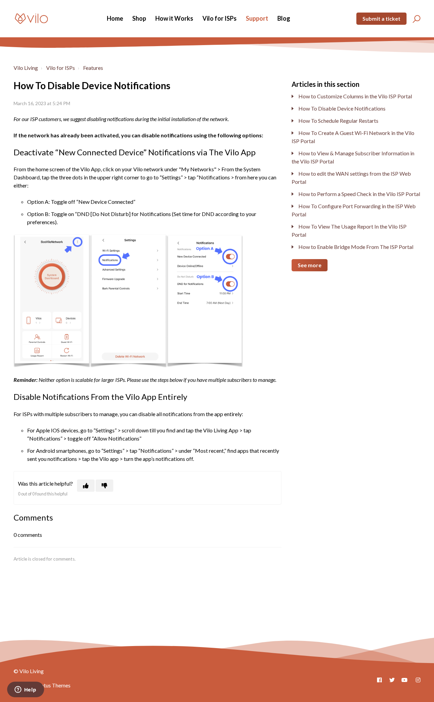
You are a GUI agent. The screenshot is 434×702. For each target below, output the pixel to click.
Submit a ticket (381, 18)
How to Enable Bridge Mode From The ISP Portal (355, 246)
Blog (283, 18)
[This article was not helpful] (104, 486)
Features (93, 67)
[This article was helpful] (86, 486)
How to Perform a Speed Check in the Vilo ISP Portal (359, 194)
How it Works (174, 18)
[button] (415, 19)
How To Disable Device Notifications (342, 108)
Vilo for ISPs (219, 18)
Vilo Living (26, 67)
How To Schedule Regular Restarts (338, 120)
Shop (139, 18)
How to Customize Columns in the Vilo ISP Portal (355, 96)
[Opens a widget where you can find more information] (25, 690)
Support (257, 18)
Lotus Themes (54, 685)
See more (309, 265)
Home (115, 18)
